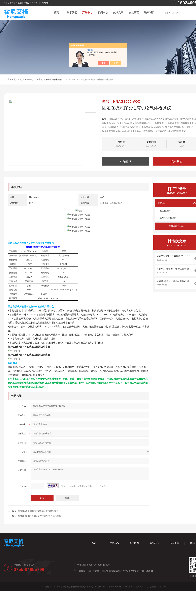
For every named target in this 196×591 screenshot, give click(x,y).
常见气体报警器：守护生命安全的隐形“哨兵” (175, 269)
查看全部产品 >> (177, 226)
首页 (56, 12)
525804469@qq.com (99, 565)
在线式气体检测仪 (54, 79)
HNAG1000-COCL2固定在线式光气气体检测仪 (39, 516)
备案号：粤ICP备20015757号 (108, 586)
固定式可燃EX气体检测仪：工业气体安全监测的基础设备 (175, 256)
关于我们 (72, 12)
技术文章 (118, 12)
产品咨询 (125, 161)
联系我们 (149, 12)
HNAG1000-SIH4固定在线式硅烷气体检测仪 (38, 511)
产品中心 (87, 12)
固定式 (40, 79)
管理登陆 (162, 586)
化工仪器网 (151, 586)
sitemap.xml (128, 586)
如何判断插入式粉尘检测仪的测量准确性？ (175, 281)
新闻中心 (103, 12)
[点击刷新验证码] (53, 485)
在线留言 (134, 12)
